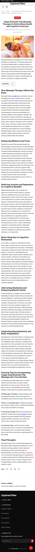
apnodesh (17, 385)
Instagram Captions (6, 508)
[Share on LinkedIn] (15, 469)
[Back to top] (31, 548)
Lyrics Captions (5, 522)
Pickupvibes (29, 452)
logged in (11, 486)
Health (7, 11)
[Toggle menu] (6, 7)
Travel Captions (5, 518)
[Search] (3, 7)
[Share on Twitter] (7, 469)
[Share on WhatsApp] (18, 469)
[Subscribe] (32, 541)
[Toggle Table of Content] (11, 83)
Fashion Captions (5, 527)
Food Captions (5, 513)
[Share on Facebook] (11, 469)
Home (2, 11)
